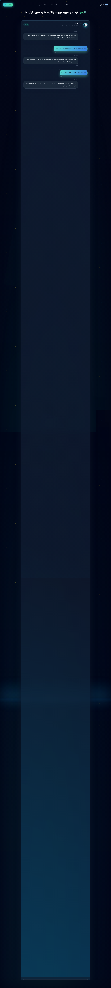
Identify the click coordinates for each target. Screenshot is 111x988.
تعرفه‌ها (56, 5)
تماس (40, 5)
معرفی (72, 5)
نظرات (51, 5)
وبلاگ (61, 5)
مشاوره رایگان (8, 5)
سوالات (46, 5)
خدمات (67, 5)
